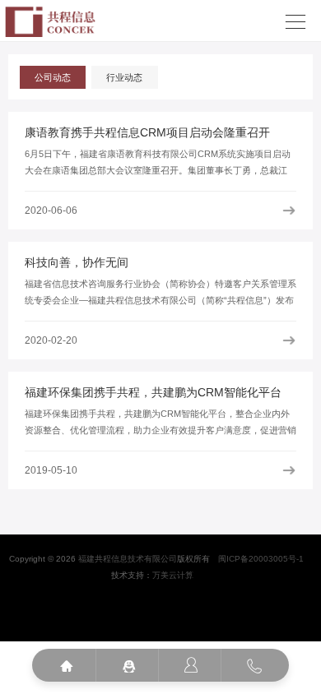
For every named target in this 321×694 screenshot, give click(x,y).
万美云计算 (172, 575)
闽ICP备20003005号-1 (261, 558)
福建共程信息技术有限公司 (127, 558)
